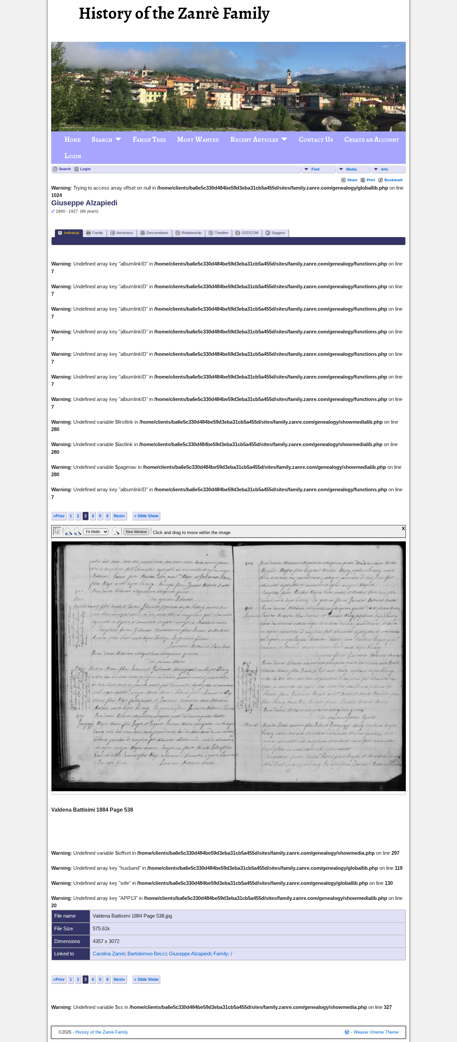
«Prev (59, 516)
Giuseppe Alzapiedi (190, 953)
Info (384, 169)
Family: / (222, 953)
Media (351, 169)
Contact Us (316, 139)
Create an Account (371, 139)
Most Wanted (198, 139)
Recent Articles (254, 139)
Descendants (157, 233)
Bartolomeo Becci (146, 953)
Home (72, 139)
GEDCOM (250, 233)
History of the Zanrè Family (174, 13)
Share (352, 180)
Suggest (278, 233)
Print (371, 180)
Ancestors (124, 233)
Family (97, 233)
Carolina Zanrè (109, 953)
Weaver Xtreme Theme (376, 1032)
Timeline (221, 233)
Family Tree (149, 139)
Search (102, 139)
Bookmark (393, 180)
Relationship (191, 233)
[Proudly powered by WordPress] (347, 1032)
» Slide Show (146, 516)
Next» (119, 516)
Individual (71, 233)
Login (72, 156)
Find (315, 169)
